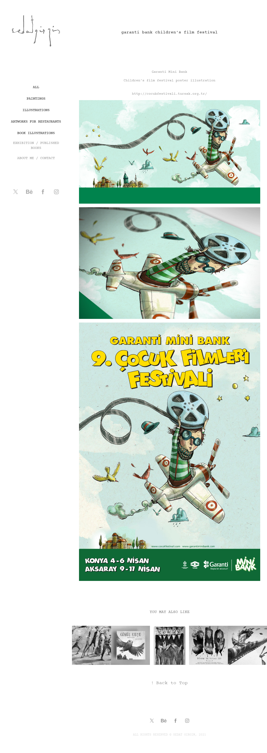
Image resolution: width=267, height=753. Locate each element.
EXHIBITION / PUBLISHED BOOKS (36, 145)
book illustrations (36, 133)
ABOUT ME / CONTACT (36, 158)
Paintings (36, 98)
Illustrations (36, 110)
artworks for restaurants (36, 121)
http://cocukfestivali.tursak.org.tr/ (169, 94)
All (36, 87)
